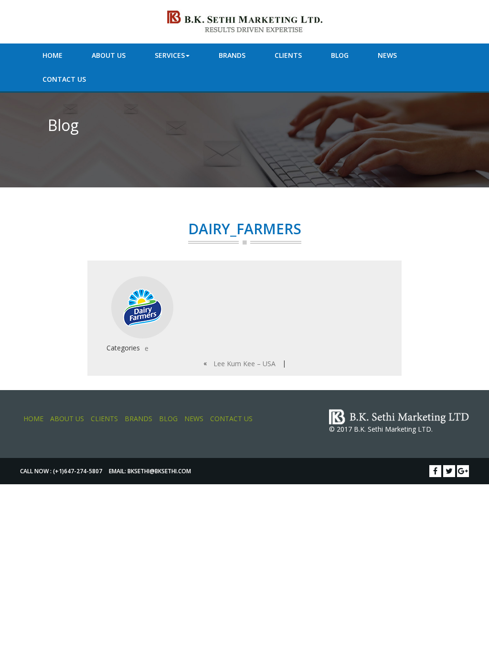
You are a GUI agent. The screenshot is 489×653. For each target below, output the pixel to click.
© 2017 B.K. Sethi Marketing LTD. (381, 429)
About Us (109, 55)
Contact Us (64, 79)
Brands (232, 55)
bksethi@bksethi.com (159, 471)
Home (53, 55)
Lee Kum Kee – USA (244, 363)
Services (170, 55)
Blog (340, 55)
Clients (288, 55)
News (387, 55)
